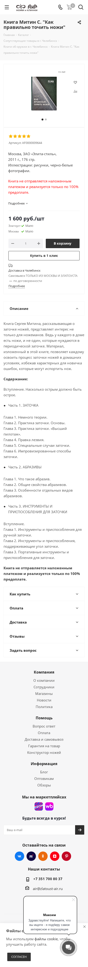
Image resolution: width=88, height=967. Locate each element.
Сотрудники (44, 687)
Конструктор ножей (44, 752)
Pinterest (66, 856)
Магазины (44, 693)
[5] (29, 136)
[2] (15, 136)
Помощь (44, 717)
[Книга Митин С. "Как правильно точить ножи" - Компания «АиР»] (44, 93)
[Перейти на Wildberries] (49, 806)
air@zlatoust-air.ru (48, 888)
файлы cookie (46, 938)
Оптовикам (44, 778)
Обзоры (44, 785)
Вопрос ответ (44, 726)
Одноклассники (43, 856)
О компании (44, 680)
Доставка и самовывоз (44, 739)
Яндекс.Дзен (54, 856)
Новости (44, 700)
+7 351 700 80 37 (47, 878)
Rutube (31, 856)
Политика (44, 706)
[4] (24, 136)
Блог (44, 772)
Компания (44, 672)
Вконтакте (19, 856)
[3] (20, 136)
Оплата (44, 732)
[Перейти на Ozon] (38, 806)
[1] (11, 136)
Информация (44, 763)
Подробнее (16, 286)
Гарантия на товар (44, 746)
